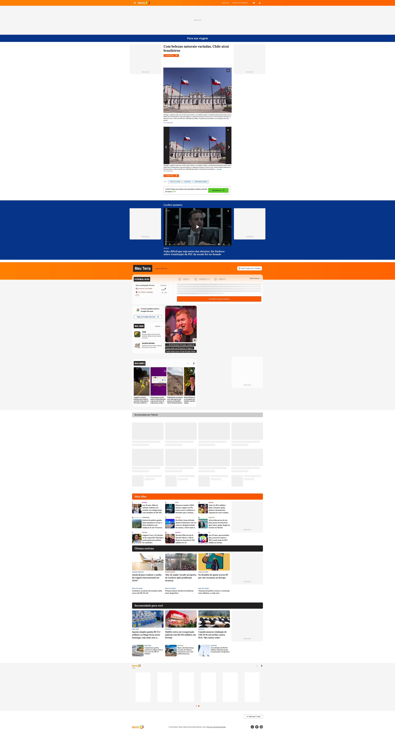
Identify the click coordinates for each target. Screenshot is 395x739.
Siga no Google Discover (146, 317)
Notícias (166, 248)
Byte (176, 502)
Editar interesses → (255, 278)
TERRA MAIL (225, 3)
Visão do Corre (203, 572)
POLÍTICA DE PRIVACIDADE (216, 727)
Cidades (211, 502)
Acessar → (158, 326)
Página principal (144, 3)
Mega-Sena (135, 629)
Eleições (178, 517)
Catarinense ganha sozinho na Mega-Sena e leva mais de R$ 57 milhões (153, 651)
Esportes (211, 517)
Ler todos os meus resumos (219, 299)
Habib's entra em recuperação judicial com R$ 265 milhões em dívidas (180, 635)
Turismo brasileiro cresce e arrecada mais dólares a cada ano (214, 592)
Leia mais (219, 169)
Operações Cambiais (201, 181)
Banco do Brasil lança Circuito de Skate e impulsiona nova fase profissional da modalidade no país (186, 651)
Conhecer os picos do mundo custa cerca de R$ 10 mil (147, 592)
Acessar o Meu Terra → (162, 268)
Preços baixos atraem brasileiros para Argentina (179, 592)
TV (209, 532)
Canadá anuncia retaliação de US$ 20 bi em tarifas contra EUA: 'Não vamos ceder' (212, 635)
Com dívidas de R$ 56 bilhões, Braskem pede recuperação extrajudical (220, 650)
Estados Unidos (170, 572)
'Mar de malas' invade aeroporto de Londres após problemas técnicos (180, 577)
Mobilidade (145, 517)
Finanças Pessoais (138, 572)
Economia (187, 181)
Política (144, 532)
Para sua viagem (175, 181)
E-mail (254, 3)
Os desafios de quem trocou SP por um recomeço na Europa (213, 576)
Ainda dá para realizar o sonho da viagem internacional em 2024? (146, 577)
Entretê (144, 502)
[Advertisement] (247, 593)
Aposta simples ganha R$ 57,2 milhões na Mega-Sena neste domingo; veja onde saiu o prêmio (146, 635)
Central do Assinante (240, 3)
